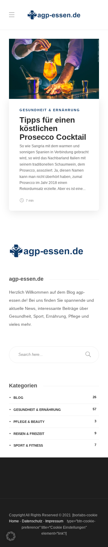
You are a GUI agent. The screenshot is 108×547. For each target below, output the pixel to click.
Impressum (54, 521)
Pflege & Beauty (55, 421)
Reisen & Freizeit (55, 433)
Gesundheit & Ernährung (50, 110)
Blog (55, 397)
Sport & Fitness (55, 445)
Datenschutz (32, 521)
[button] (11, 536)
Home (14, 521)
